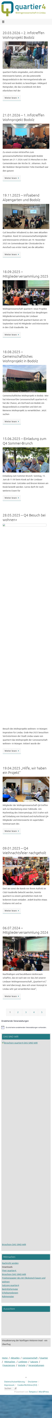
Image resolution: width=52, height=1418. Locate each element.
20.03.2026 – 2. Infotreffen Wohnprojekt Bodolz (23, 35)
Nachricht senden (10, 1263)
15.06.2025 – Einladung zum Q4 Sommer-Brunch (24, 441)
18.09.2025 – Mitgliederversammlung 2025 (25, 274)
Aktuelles (15, 1358)
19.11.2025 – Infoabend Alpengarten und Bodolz (21, 197)
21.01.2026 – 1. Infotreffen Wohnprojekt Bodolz (23, 117)
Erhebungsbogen (10, 1292)
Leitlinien (22, 1361)
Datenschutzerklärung (14, 1381)
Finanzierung (9, 1365)
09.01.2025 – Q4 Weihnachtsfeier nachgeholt (24, 850)
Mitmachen (10, 1361)
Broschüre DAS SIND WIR (14, 1244)
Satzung (34, 1361)
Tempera (33, 1392)
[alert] (26, 1027)
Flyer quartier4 (9, 1270)
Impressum (9, 1385)
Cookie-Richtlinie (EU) (27, 1385)
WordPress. (44, 1392)
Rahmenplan (8, 1296)
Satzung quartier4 (10, 1285)
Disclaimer (32, 1381)
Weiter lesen (11, 98)
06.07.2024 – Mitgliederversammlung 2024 (25, 930)
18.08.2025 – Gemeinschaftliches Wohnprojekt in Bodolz (20, 356)
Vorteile (21, 1365)
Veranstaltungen (36, 1365)
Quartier (44, 1358)
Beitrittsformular (10, 1289)
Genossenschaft (30, 1358)
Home (5, 1358)
